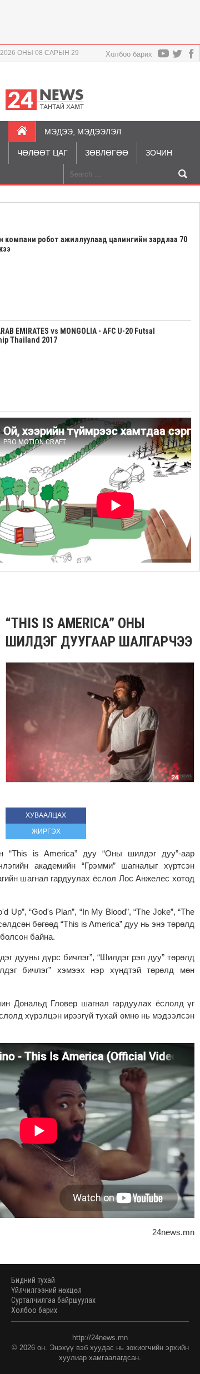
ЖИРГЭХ (46, 831)
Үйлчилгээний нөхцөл (46, 1290)
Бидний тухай (33, 1280)
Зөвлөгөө (106, 152)
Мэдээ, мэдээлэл (82, 131)
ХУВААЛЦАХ (46, 815)
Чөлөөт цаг (42, 152)
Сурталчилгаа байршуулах (53, 1300)
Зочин (159, 152)
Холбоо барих (129, 54)
